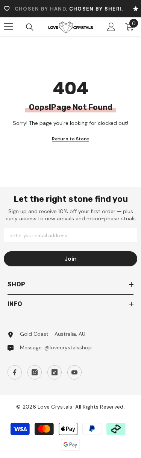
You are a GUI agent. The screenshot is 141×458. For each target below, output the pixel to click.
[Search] (29, 27)
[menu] (8, 26)
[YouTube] (74, 372)
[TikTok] (54, 372)
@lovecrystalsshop (68, 347)
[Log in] (111, 27)
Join (70, 259)
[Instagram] (34, 372)
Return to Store (70, 139)
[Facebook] (15, 372)
